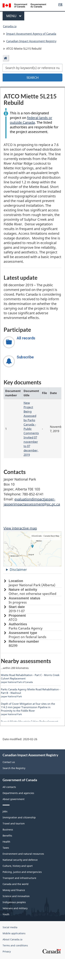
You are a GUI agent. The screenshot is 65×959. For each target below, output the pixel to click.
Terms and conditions (15, 945)
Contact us (9, 762)
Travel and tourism (14, 823)
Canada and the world (15, 884)
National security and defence (20, 859)
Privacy (7, 951)
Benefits (7, 835)
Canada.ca (9, 26)
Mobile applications (14, 933)
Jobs (5, 811)
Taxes (6, 847)
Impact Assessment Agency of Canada (31, 34)
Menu (11, 15)
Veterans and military (15, 908)
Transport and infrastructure (19, 878)
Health (6, 841)
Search (33, 77)
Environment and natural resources (23, 853)
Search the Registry (14, 768)
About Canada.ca (12, 939)
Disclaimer (18, 569)
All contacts (9, 787)
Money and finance (14, 890)
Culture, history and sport (18, 865)
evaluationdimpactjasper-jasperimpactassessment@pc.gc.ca (32, 501)
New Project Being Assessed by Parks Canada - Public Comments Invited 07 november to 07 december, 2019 (31, 429)
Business (8, 829)
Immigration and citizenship (19, 817)
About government (13, 799)
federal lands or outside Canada (31, 120)
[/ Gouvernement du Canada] (24, 5)
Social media (10, 927)
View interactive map (20, 528)
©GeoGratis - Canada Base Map (45, 536)
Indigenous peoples (14, 902)
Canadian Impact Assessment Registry (31, 41)
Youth (6, 914)
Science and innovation (16, 896)
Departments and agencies (18, 793)
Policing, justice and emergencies (22, 872)
